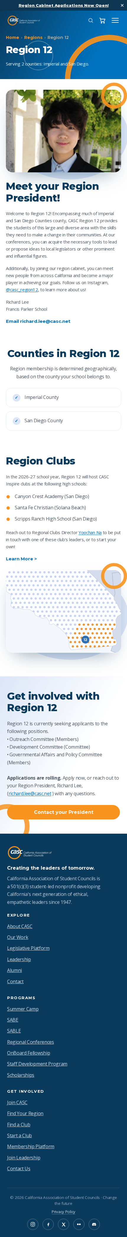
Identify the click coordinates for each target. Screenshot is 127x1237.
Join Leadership (23, 1157)
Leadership (19, 959)
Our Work (17, 937)
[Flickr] (78, 1224)
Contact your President (63, 812)
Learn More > (21, 559)
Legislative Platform (28, 948)
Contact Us (18, 1168)
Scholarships (20, 1075)
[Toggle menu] (115, 20)
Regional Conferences (30, 1042)
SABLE (14, 1030)
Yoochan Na (90, 532)
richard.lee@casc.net (30, 793)
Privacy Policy (63, 1211)
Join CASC (17, 1102)
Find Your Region (25, 1113)
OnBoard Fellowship (28, 1053)
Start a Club (19, 1135)
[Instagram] (32, 1224)
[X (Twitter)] (63, 1224)
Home (12, 37)
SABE (12, 1020)
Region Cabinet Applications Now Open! (64, 5)
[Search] (91, 20)
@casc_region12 (22, 289)
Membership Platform (30, 1146)
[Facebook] (48, 1224)
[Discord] (94, 1224)
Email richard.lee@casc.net (38, 321)
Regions (33, 37)
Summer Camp (22, 1009)
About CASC (19, 926)
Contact (15, 981)
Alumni (14, 970)
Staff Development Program (37, 1064)
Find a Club (18, 1124)
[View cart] (102, 20)
